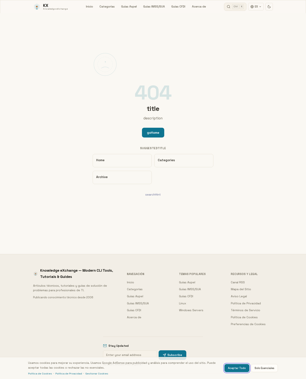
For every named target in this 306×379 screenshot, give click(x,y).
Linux (182, 303)
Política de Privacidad (246, 303)
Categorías (107, 6)
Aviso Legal (239, 296)
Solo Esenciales (264, 368)
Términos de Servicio (245, 310)
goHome (153, 133)
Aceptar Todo (237, 368)
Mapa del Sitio (241, 289)
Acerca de (199, 6)
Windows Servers (191, 310)
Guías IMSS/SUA (154, 6)
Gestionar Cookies (96, 373)
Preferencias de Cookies (248, 324)
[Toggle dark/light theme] (269, 6)
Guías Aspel (129, 6)
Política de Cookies (244, 317)
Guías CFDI (178, 6)
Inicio (89, 6)
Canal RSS (238, 282)
